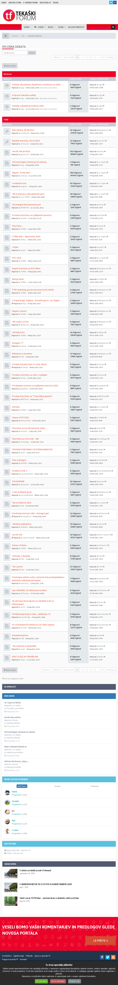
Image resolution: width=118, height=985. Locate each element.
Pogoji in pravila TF (10, 959)
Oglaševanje (18, 955)
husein (101, 481)
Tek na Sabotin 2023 (21, 502)
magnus (24, 186)
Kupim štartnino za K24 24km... (27, 268)
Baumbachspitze (20, 635)
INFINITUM (25, 207)
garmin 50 (25, 154)
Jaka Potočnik (29, 537)
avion (23, 607)
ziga (22, 87)
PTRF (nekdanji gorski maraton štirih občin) (33, 289)
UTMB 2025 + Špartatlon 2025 (26, 236)
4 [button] (89, 57)
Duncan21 (25, 583)
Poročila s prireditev (15, 708)
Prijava (55, 2)
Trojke (15, 247)
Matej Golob (26, 420)
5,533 (24, 804)
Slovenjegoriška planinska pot (26, 204)
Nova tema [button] (10, 65)
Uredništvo (7, 955)
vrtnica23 (24, 143)
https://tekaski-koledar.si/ (15, 746)
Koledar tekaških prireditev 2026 (28, 105)
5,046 (24, 833)
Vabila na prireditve (15, 752)
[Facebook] (102, 957)
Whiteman (103, 513)
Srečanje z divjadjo (21, 556)
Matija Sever (18, 279)
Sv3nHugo (25, 442)
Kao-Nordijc (26, 617)
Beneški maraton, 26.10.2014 (26, 140)
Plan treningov (19, 460)
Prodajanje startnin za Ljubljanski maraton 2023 (35, 385)
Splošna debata (13, 723)
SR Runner (25, 593)
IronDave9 (25, 133)
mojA (23, 649)
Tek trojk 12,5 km (20, 321)
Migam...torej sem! (21, 172)
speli (23, 452)
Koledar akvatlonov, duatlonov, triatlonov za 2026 (36, 84)
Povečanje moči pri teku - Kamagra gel (30, 513)
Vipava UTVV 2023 (20, 417)
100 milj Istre (18, 332)
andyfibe (102, 578)
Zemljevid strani (14, 2)
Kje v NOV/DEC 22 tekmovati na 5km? (29, 590)
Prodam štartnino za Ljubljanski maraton (32, 215)
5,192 (24, 823)
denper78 (25, 324)
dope (101, 226)
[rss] (113, 957)
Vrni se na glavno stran (13, 678)
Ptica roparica (105, 534)
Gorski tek (17, 534)
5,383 (24, 814)
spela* (23, 250)
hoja (22, 165)
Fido (22, 356)
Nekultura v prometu (22, 353)
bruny (101, 151)
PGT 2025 (16, 257)
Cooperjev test (19, 183)
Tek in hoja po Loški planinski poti (28, 194)
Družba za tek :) (19, 470)
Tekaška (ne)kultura (21, 524)
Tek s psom (17, 566)
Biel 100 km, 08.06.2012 (23, 130)
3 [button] (85, 57)
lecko (101, 602)
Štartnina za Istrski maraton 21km (28, 428)
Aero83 (24, 627)
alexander (25, 484)
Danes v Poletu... (20, 545)
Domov (3, 2)
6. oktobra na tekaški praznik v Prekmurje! (35, 870)
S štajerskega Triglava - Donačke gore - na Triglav (36, 300)
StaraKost (27, 516)
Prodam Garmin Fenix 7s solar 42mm (29, 364)
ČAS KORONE (18, 481)
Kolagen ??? (17, 343)
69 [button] (102, 57)
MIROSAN (24, 399)
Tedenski (95, 786)
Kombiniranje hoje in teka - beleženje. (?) (31, 614)
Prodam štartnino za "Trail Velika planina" (32, 396)
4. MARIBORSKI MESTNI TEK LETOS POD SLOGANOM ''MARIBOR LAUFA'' (46, 884)
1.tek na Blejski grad (22, 492)
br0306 (23, 218)
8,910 (24, 794)
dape (101, 449)
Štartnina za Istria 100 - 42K (25, 438)
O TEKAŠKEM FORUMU (30, 2)
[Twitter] (107, 957)
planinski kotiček (14, 767)
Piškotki (29, 955)
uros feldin (25, 197)
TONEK (23, 229)
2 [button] (81, 57)
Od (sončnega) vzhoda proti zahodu (19, 732)
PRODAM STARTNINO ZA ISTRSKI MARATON (32, 449)
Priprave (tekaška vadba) (24, 95)
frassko (24, 431)
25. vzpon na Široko (12, 702)
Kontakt (23, 959)
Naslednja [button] (110, 57)
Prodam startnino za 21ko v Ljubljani (29, 375)
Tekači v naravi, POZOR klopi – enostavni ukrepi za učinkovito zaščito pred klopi (49, 897)
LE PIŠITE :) (100, 940)
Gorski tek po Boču (12, 717)
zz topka (102, 162)
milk (22, 505)
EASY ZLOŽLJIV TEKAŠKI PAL (25, 656)
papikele (24, 388)
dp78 (101, 428)
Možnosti (46, 670)
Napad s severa (19, 311)
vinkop (23, 346)
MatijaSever (104, 130)
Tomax (25, 367)
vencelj (24, 175)
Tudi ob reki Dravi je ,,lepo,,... (16, 761)
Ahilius (23, 239)
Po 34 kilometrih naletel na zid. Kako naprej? (33, 624)
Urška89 (24, 527)
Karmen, (16, 406)
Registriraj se (45, 2)
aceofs (102, 140)
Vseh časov (22, 786)
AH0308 (24, 463)
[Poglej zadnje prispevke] (103, 84)
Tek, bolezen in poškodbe (24, 646)
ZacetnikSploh (27, 474)
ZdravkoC (103, 545)
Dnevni (57, 786)
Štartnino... (17, 225)
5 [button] (93, 57)
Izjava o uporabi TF (43, 955)
